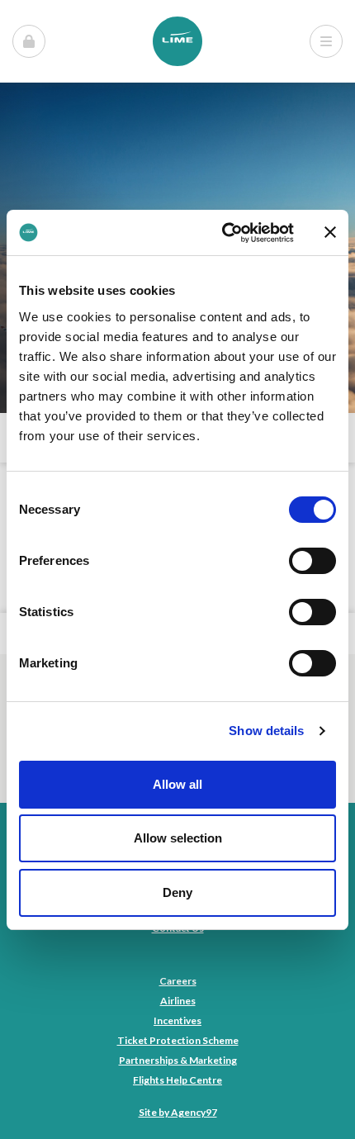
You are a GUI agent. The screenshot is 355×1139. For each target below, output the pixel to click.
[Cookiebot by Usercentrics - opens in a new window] (223, 233)
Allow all (177, 784)
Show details (266, 731)
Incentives (177, 1020)
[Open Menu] (28, 41)
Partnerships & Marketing (178, 1060)
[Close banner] (330, 232)
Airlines (178, 1000)
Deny (177, 892)
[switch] (312, 561)
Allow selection (178, 838)
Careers (177, 981)
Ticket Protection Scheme (178, 1040)
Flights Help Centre (177, 1080)
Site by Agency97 (178, 1112)
